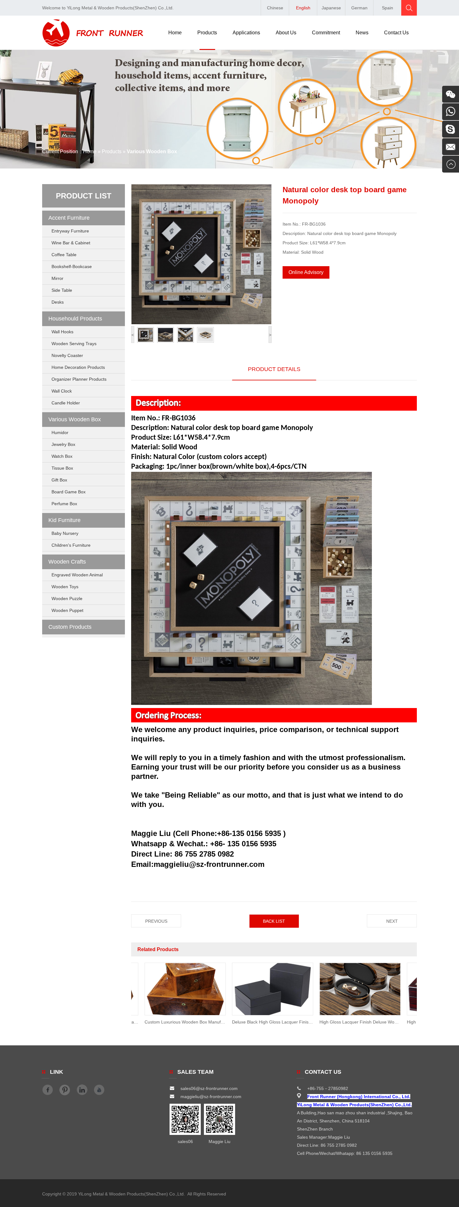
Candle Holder (66, 402)
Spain (387, 7)
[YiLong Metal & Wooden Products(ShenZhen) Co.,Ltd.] (92, 44)
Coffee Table (64, 254)
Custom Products (69, 627)
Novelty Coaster (67, 355)
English (303, 7)
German (359, 7)
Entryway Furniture (70, 230)
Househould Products (75, 318)
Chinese (275, 7)
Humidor (60, 432)
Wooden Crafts (67, 562)
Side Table (62, 290)
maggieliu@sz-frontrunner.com (210, 1096)
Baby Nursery (65, 533)
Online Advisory (306, 272)
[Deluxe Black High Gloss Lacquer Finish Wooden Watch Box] (251, 1013)
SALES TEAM (195, 1072)
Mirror (57, 278)
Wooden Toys (65, 586)
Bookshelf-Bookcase (72, 266)
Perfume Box (64, 503)
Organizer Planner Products (79, 379)
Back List (274, 921)
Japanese (331, 7)
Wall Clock (62, 390)
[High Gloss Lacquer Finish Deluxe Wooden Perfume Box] (339, 1013)
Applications (246, 32)
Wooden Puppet (67, 610)
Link (56, 1072)
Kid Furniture (64, 520)
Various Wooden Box (74, 419)
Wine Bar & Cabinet (71, 242)
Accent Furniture (69, 218)
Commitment (326, 32)
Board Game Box (69, 491)
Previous (156, 921)
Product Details (274, 369)
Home (175, 32)
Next (392, 921)
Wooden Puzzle (67, 598)
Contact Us (396, 32)
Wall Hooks (62, 331)
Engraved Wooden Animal (77, 574)
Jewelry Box (63, 444)
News (362, 32)
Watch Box (62, 456)
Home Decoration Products (78, 367)
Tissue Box (62, 468)
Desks (58, 302)
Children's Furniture (71, 545)
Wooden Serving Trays (74, 343)
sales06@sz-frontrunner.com (209, 1088)
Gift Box (59, 479)
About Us (286, 32)
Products (207, 32)
